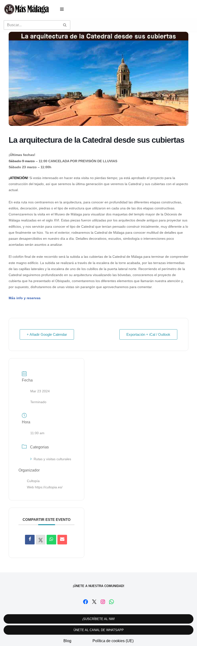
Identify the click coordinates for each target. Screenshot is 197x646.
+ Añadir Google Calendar (47, 334)
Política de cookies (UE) (113, 641)
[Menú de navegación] (61, 9)
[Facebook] (85, 602)
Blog (67, 641)
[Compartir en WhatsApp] (51, 539)
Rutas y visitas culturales (52, 459)
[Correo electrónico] (62, 539)
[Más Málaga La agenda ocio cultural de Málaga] (26, 9)
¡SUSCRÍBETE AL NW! (98, 619)
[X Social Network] (40, 539)
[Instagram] (103, 602)
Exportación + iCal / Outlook (148, 334)
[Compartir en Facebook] (30, 539)
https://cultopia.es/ (48, 487)
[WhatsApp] (111, 602)
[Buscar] (65, 25)
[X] (94, 602)
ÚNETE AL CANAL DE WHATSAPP (99, 630)
